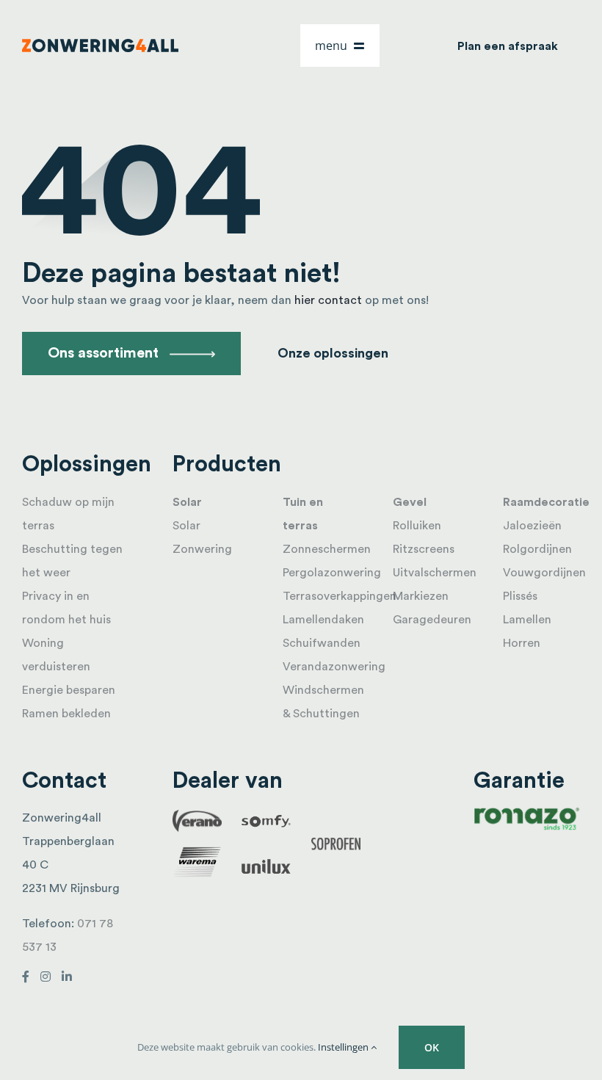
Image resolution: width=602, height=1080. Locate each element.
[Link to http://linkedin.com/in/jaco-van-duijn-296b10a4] (67, 976)
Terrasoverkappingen (339, 596)
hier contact (328, 300)
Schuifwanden (321, 643)
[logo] (100, 45)
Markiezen (421, 596)
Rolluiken (417, 526)
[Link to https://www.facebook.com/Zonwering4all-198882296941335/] (25, 976)
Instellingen (344, 1047)
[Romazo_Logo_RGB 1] (527, 812)
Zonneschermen (327, 549)
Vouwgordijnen (544, 573)
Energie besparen (68, 690)
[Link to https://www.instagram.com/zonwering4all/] (45, 976)
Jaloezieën (532, 526)
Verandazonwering (334, 667)
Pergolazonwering (332, 573)
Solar (187, 502)
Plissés (520, 596)
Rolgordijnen (537, 549)
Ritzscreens (423, 549)
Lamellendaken (323, 620)
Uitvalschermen (434, 573)
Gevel (410, 502)
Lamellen (527, 620)
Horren (521, 643)
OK (431, 1047)
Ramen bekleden (66, 714)
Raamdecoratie (546, 502)
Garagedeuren (432, 620)
